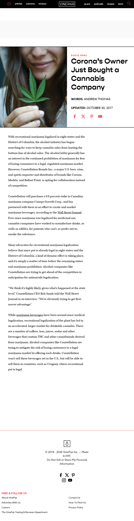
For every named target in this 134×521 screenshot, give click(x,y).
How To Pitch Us (77, 502)
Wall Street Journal (69, 212)
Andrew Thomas (97, 99)
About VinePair (9, 498)
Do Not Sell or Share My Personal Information (67, 462)
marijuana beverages (29, 315)
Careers (6, 507)
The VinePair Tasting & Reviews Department (24, 512)
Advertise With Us (11, 502)
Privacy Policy (76, 507)
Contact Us (74, 498)
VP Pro (87, 3)
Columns (30, 3)
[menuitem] (9, 4)
